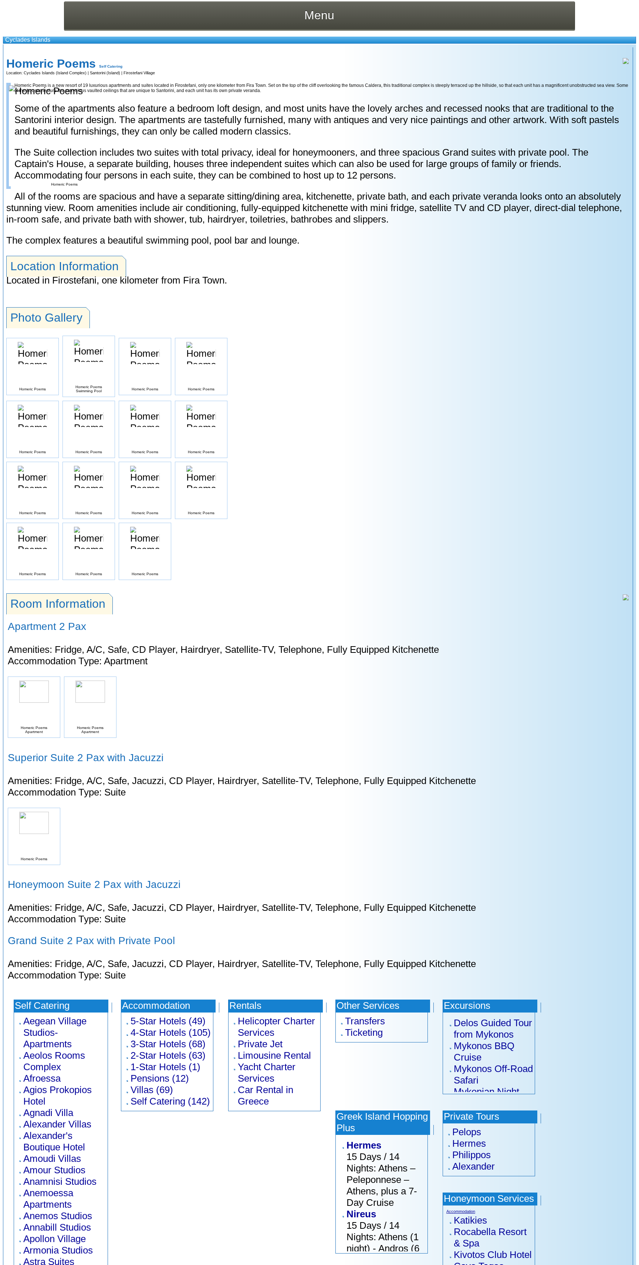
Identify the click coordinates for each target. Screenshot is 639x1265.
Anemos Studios (57, 1215)
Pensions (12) (160, 1078)
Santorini (97, 73)
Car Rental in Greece (265, 1095)
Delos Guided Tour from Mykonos (493, 1028)
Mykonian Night (486, 1091)
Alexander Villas (57, 1124)
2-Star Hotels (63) (168, 1055)
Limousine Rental (274, 1055)
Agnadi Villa (48, 1112)
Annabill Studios (57, 1227)
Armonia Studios (58, 1250)
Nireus (361, 1214)
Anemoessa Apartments (48, 1198)
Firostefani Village (139, 73)
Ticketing (364, 1032)
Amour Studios (54, 1170)
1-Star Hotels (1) (165, 1066)
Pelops (466, 1131)
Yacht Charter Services (266, 1072)
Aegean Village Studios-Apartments (55, 1032)
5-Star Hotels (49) (168, 1021)
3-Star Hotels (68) (168, 1043)
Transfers (365, 1021)
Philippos (471, 1154)
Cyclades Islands (27, 40)
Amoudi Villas (52, 1158)
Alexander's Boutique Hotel (54, 1141)
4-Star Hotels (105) (171, 1032)
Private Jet (260, 1043)
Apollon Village (54, 1238)
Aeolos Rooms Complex (54, 1061)
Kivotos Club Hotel (493, 1254)
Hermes (363, 1145)
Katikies (470, 1220)
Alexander (473, 1166)
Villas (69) (152, 1089)
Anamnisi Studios (60, 1181)
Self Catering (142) (170, 1101)
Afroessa (42, 1078)
